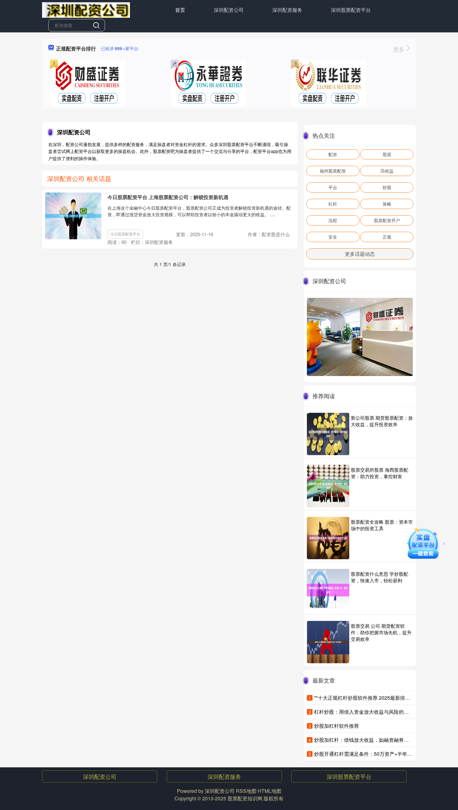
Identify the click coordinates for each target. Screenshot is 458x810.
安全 (332, 237)
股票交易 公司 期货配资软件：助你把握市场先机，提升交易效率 (381, 632)
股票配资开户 (387, 220)
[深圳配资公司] (86, 9)
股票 (387, 154)
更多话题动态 (360, 253)
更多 (399, 49)
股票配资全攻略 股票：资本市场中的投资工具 (382, 524)
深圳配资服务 (287, 9)
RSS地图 (246, 790)
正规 (387, 237)
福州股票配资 (333, 171)
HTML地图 (269, 790)
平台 (332, 187)
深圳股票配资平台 (351, 9)
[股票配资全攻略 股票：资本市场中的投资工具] (328, 538)
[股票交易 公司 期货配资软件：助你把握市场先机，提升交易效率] (328, 642)
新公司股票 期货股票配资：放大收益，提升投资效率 (382, 420)
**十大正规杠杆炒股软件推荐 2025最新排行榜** (366, 697)
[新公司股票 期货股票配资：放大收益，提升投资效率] (328, 434)
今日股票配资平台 (125, 233)
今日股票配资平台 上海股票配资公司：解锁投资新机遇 (167, 197)
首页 (180, 9)
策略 (387, 204)
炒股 (387, 187)
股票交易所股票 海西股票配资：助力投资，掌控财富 (379, 472)
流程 (332, 220)
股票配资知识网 (244, 798)
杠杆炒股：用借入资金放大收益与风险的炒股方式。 (371, 711)
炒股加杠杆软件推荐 (336, 725)
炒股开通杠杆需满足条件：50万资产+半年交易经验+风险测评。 (384, 753)
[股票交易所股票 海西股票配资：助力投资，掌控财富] (328, 486)
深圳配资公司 (229, 9)
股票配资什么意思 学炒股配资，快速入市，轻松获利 (379, 577)
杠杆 (332, 204)
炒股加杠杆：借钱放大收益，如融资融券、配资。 (369, 739)
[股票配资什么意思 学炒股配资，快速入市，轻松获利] (328, 590)
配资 (332, 154)
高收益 (387, 171)
